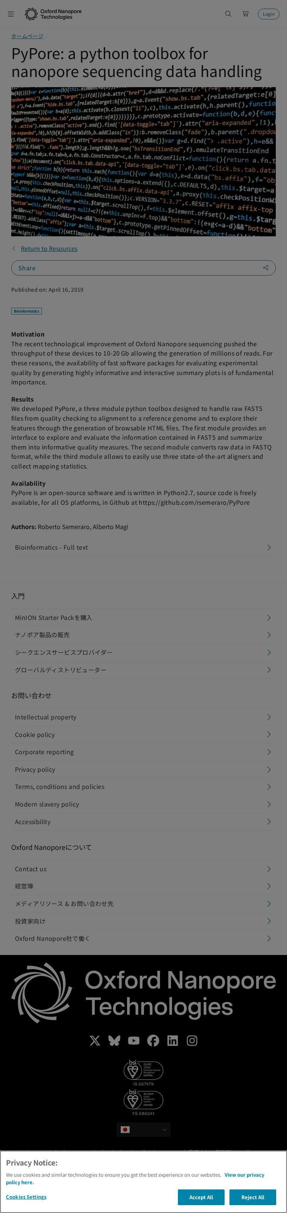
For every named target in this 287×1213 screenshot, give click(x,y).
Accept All (201, 1197)
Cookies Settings (26, 1196)
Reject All (252, 1197)
